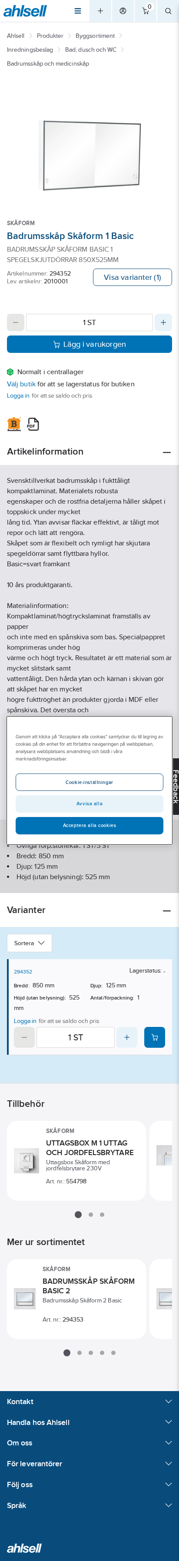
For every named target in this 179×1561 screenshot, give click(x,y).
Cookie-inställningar (89, 782)
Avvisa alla (89, 803)
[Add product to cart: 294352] (154, 1037)
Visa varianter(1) (132, 277)
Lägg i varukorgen (94, 344)
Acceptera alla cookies (89, 825)
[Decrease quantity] (15, 322)
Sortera (24, 943)
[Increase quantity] (163, 322)
